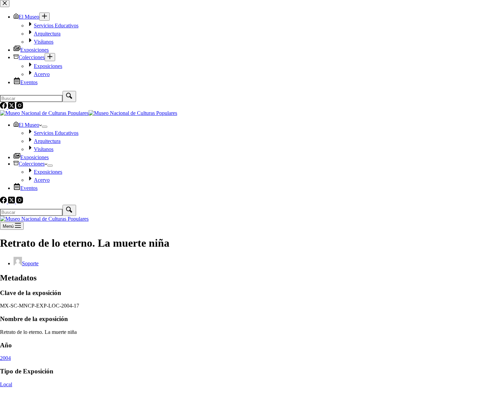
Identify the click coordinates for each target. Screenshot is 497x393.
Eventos (29, 188)
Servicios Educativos (56, 133)
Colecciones (32, 164)
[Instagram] (19, 201)
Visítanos (43, 149)
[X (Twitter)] (12, 201)
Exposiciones (34, 157)
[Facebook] (4, 201)
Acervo (42, 180)
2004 (5, 358)
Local (6, 384)
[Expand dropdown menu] (44, 127)
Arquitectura (47, 141)
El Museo (29, 125)
